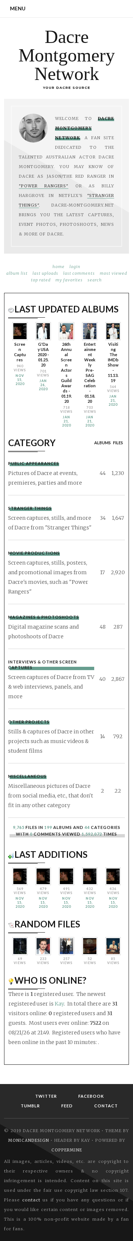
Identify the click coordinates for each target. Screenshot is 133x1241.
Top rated (41, 279)
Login (75, 266)
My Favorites (69, 279)
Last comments (79, 273)
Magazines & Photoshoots (43, 617)
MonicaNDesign (28, 1140)
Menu (17, 8)
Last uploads (45, 273)
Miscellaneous (27, 776)
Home (58, 266)
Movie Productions (34, 553)
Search (95, 279)
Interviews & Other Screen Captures (42, 664)
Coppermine (66, 1150)
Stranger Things (30, 508)
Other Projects (29, 721)
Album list (17, 273)
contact (31, 1199)
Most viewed (113, 273)
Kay (59, 1003)
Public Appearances (33, 463)
